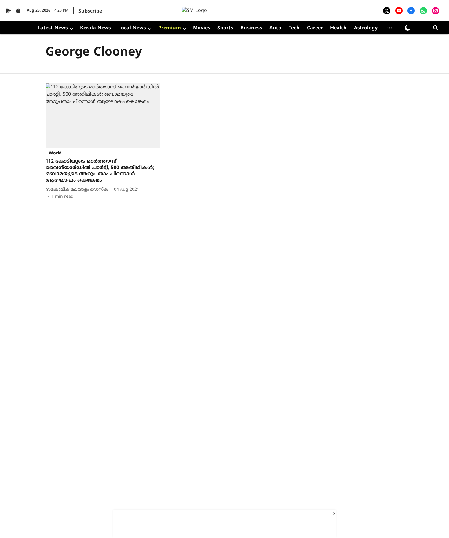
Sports (225, 28)
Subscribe (90, 11)
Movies (201, 28)
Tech (294, 28)
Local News (132, 28)
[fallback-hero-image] (103, 115)
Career (315, 28)
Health (338, 28)
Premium (169, 28)
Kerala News (95, 28)
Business (251, 28)
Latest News (53, 28)
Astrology (366, 28)
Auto (275, 28)
